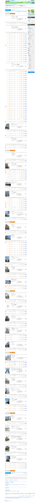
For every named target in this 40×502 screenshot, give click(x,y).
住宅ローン (19, 497)
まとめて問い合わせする (12, 13)
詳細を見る (26, 43)
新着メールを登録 (33, 22)
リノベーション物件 (6, 497)
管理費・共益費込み (30, 35)
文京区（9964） (13, 484)
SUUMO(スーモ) (32, 0)
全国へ (14, 0)
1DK (32, 40)
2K (32, 41)
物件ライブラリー (21, 497)
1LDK (29, 41)
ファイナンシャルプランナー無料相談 (26, 497)
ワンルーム (30, 39)
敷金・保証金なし (30, 37)
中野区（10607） (20, 484)
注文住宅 (9, 497)
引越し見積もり (17, 497)
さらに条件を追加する (31, 70)
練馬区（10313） (7, 485)
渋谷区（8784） (16, 484)
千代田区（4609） (7, 484)
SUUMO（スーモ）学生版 (9, 1)
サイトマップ (33, 1)
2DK (29, 42)
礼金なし (29, 36)
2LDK (32, 42)
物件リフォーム (11, 497)
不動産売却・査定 (14, 497)
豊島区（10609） (23, 484)
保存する (29, 22)
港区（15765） (10, 484)
